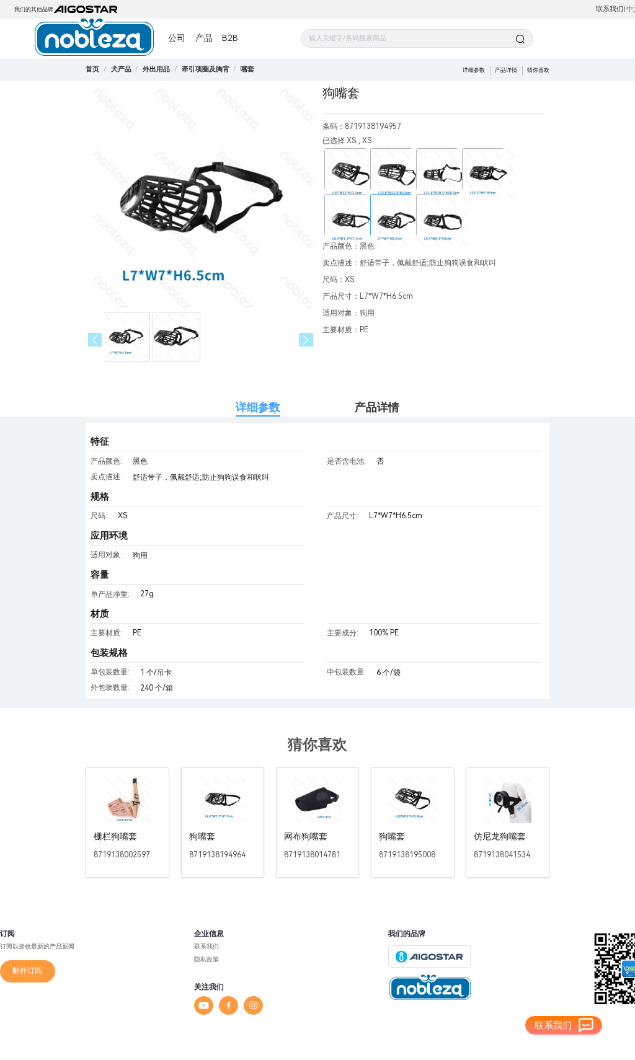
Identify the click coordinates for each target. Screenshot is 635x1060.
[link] (121, 69)
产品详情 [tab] (377, 406)
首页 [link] (92, 69)
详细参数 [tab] (258, 406)
